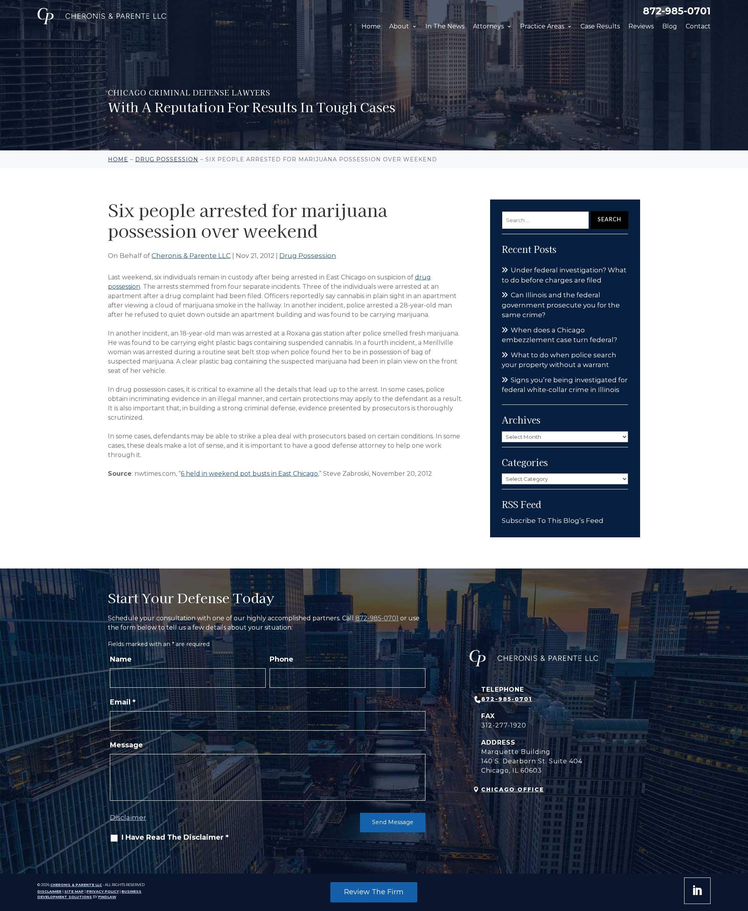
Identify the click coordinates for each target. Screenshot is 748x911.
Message (126, 745)
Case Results (600, 26)
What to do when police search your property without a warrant (559, 360)
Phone (281, 659)
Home (371, 26)
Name (121, 659)
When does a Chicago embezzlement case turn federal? (559, 335)
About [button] (399, 26)
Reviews (641, 26)
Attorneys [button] (488, 26)
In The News (444, 26)
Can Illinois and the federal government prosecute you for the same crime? (561, 305)
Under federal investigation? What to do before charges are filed (564, 275)
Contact (698, 26)
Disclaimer (128, 817)
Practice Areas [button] (542, 26)
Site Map (74, 891)
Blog (669, 26)
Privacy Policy (102, 891)
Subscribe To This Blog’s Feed (552, 520)
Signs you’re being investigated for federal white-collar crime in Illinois (565, 385)
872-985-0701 (677, 11)
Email (123, 702)
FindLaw (107, 897)
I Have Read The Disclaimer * (175, 837)
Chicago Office (512, 789)
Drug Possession (307, 256)
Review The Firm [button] (374, 892)
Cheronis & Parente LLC (191, 256)
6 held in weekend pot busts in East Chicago (249, 473)
